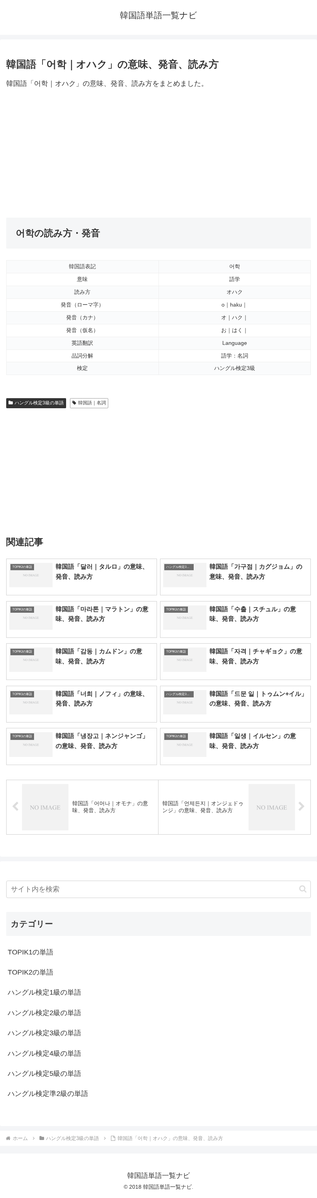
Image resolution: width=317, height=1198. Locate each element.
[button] (303, 888)
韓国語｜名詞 (92, 403)
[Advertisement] (158, 154)
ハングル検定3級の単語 (39, 403)
